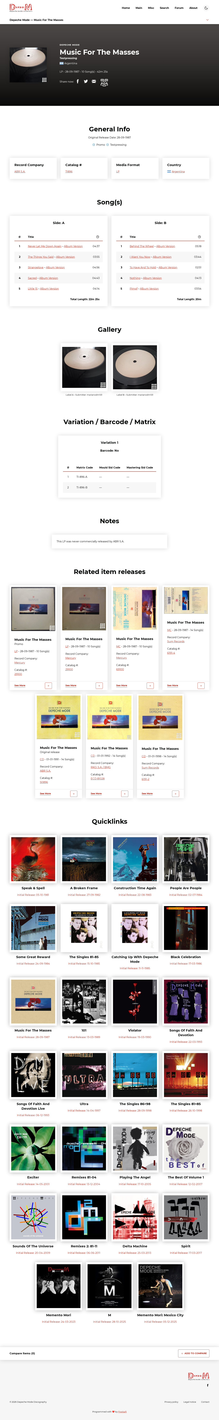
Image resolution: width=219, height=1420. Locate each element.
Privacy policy (171, 1402)
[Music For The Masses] (33, 609)
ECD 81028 (98, 778)
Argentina (70, 63)
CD (42, 759)
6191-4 (171, 652)
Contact (205, 1402)
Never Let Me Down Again (44, 246)
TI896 (68, 171)
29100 (18, 674)
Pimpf (133, 288)
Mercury (19, 662)
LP (61, 71)
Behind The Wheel (142, 246)
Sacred (32, 278)
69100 (120, 669)
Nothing (135, 278)
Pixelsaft (122, 1412)
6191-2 (145, 779)
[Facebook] (207, 1385)
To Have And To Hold (143, 267)
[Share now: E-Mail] (94, 81)
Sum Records (176, 641)
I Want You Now (140, 256)
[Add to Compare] (48, 686)
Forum (179, 7)
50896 (44, 782)
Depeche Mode (70, 45)
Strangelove (35, 267)
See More (19, 685)
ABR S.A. (19, 171)
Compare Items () (22, 1353)
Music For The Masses (99, 52)
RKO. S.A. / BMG (101, 767)
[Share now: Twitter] (86, 81)
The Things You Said (41, 256)
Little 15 (33, 288)
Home (126, 7)
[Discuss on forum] (104, 83)
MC (118, 646)
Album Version (73, 246)
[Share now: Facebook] (78, 81)
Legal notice (189, 1402)
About (193, 7)
